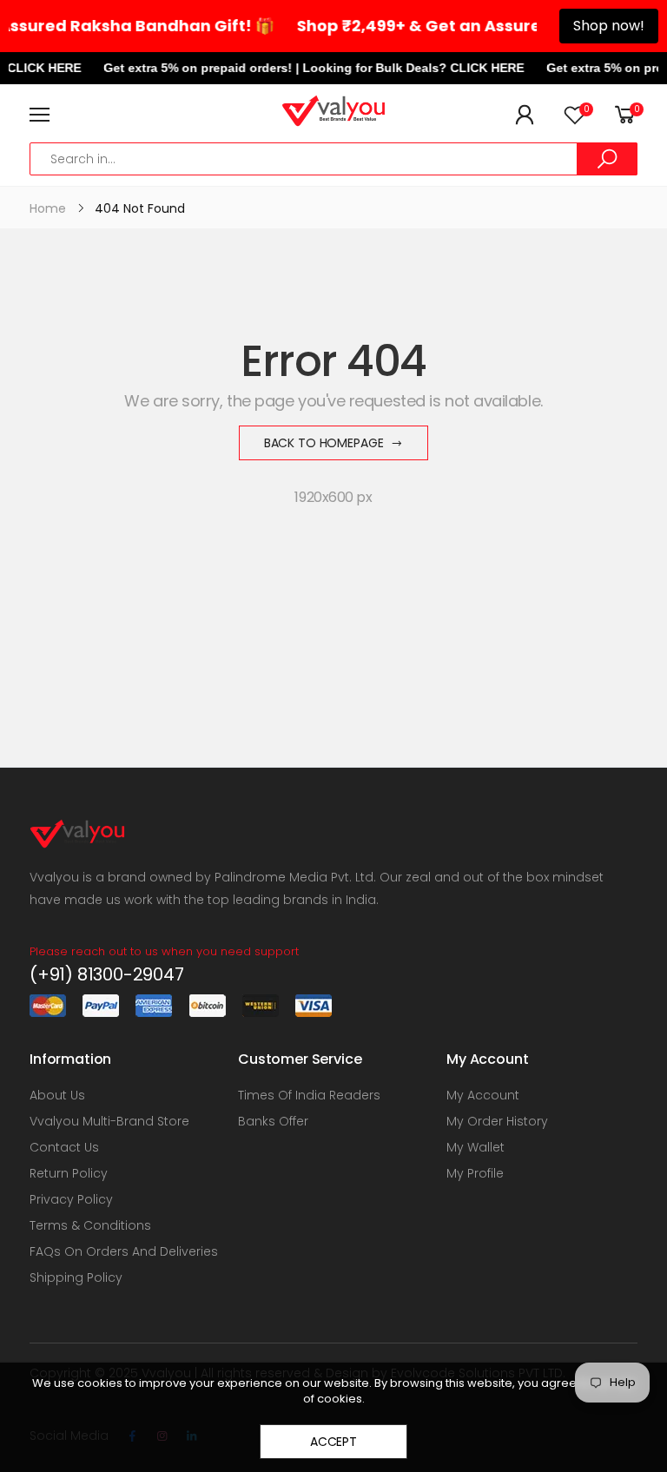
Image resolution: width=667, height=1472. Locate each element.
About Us (57, 1095)
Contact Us (64, 1147)
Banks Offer (273, 1121)
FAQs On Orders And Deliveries (124, 1251)
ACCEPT (333, 1441)
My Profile (475, 1173)
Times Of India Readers (309, 1095)
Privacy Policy (71, 1199)
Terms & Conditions (90, 1225)
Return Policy (69, 1173)
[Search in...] (607, 158)
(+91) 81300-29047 (107, 974)
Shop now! (608, 26)
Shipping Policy (76, 1277)
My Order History (497, 1121)
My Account (482, 1095)
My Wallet (475, 1147)
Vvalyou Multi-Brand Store (109, 1121)
